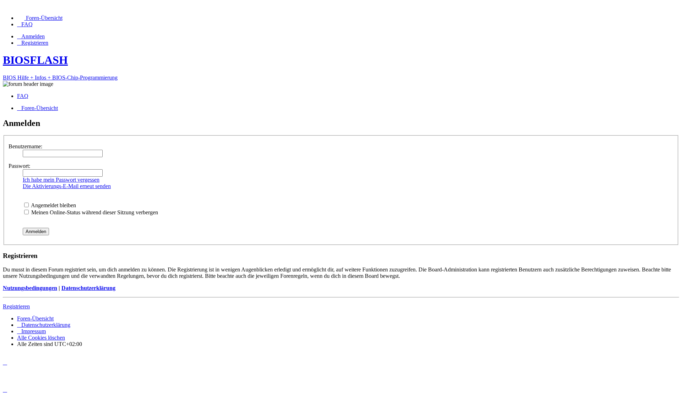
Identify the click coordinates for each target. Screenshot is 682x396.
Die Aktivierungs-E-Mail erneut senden (67, 186)
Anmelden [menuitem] (33, 36)
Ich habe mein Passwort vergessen (61, 180)
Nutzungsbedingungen (30, 288)
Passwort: (19, 166)
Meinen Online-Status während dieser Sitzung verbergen (94, 212)
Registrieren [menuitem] (34, 43)
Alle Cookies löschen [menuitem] (41, 338)
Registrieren (16, 306)
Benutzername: (25, 146)
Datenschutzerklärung (88, 288)
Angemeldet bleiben (53, 205)
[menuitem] (40, 18)
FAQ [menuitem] (22, 96)
